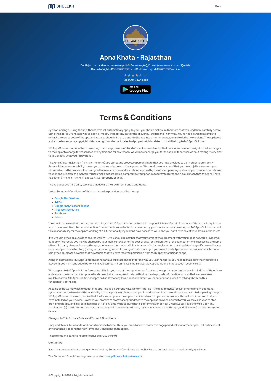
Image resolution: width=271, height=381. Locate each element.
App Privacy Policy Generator (125, 356)
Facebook (60, 213)
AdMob (59, 202)
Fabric (58, 217)
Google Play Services (67, 198)
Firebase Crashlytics (67, 209)
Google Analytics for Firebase (72, 206)
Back (218, 6)
